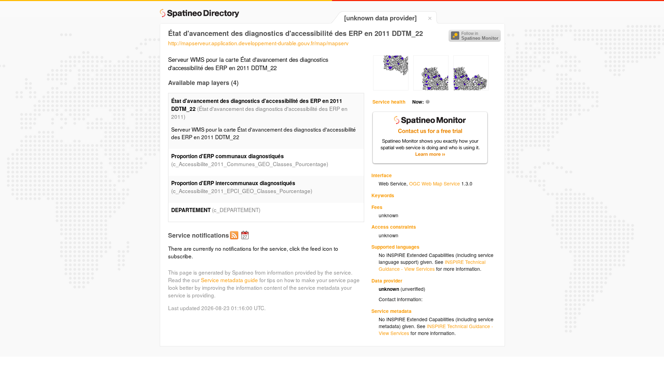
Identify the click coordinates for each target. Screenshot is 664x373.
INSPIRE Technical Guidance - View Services (432, 265)
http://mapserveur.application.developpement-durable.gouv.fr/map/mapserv (258, 43)
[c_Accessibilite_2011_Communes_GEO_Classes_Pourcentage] (390, 88)
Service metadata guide (229, 280)
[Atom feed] (235, 241)
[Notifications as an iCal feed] (245, 241)
